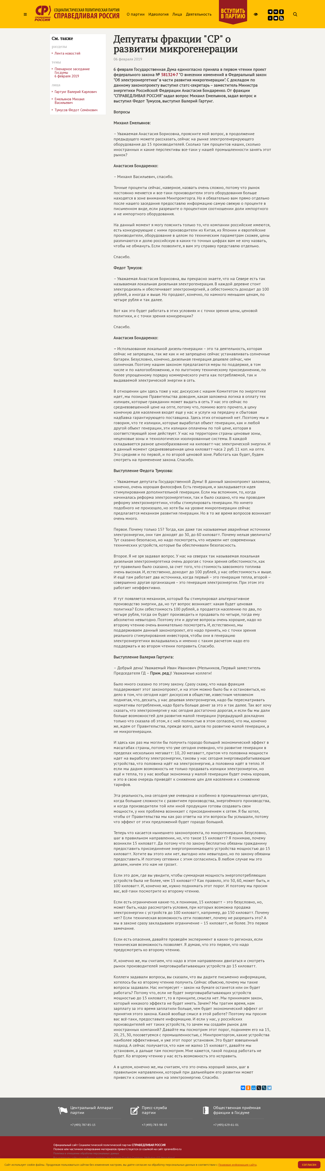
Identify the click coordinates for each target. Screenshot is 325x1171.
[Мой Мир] (253, 1088)
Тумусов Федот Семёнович (76, 110)
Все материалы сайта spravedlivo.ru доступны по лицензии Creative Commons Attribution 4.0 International (114, 1157)
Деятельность (198, 14)
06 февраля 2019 (128, 59)
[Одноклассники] (248, 1088)
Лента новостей (67, 53)
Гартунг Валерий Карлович (76, 91)
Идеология (158, 14)
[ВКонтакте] (243, 1088)
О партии (136, 14)
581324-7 (169, 74)
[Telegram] (269, 1088)
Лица (177, 14)
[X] (259, 1088)
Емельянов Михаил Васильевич (69, 101)
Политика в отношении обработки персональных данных (86, 1153)
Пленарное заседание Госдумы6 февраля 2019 (72, 72)
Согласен (309, 1164)
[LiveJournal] (264, 1088)
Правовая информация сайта (237, 1164)
